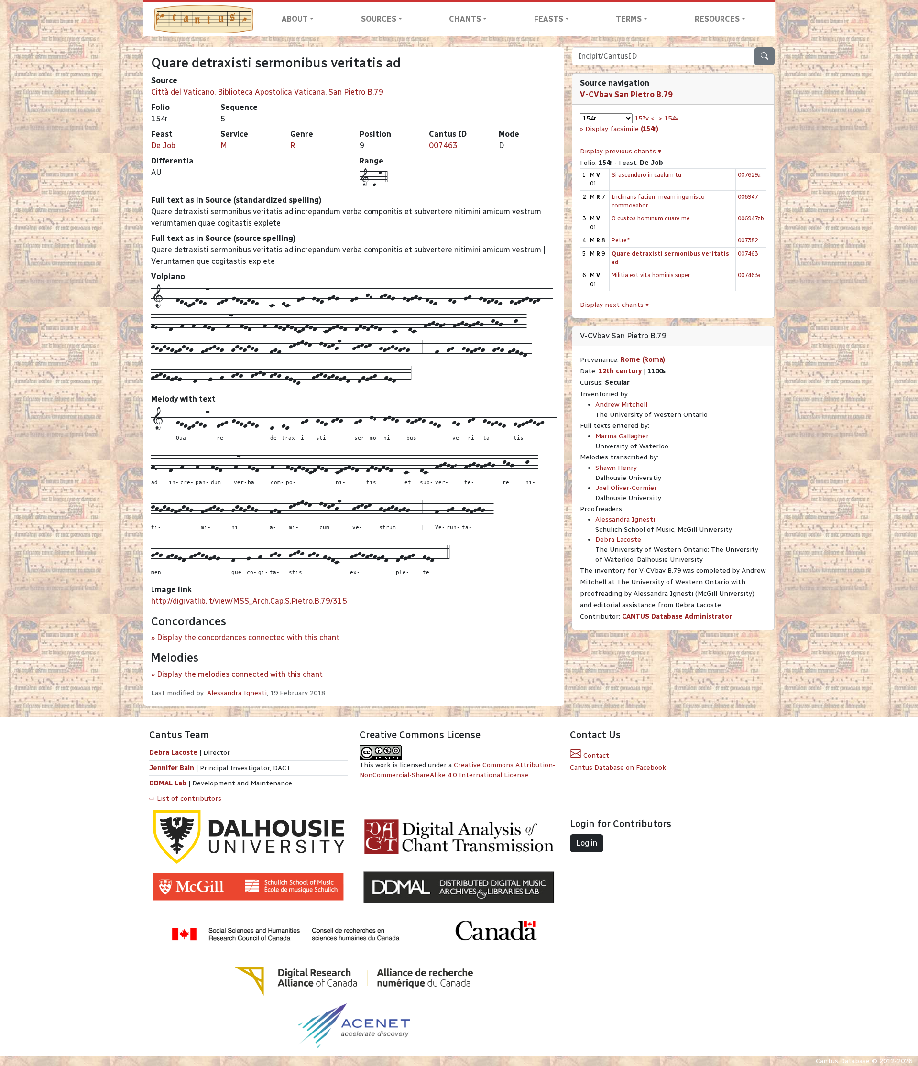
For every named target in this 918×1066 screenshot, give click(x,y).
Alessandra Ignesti (237, 693)
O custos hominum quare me (651, 218)
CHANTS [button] (465, 18)
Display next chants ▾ (614, 305)
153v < (644, 118)
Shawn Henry (616, 468)
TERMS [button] (629, 18)
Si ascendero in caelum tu (646, 174)
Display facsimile (621, 129)
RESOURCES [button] (717, 18)
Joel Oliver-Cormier (626, 488)
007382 (748, 240)
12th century (620, 371)
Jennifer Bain (172, 768)
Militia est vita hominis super (651, 275)
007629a (749, 174)
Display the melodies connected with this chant (240, 674)
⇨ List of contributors (185, 798)
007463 (443, 145)
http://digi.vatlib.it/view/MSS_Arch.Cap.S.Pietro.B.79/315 (249, 601)
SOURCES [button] (378, 18)
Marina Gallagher (622, 436)
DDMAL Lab (167, 783)
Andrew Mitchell (621, 405)
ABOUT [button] (295, 18)
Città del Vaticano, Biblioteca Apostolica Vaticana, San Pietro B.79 (267, 92)
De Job (163, 145)
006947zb (751, 218)
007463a (749, 275)
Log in (586, 843)
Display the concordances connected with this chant (248, 637)
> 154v (668, 118)
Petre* (621, 240)
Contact (595, 755)
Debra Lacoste (618, 539)
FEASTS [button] (548, 18)
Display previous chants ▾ (620, 151)
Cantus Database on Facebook (618, 767)
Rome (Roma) (643, 360)
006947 (748, 196)
